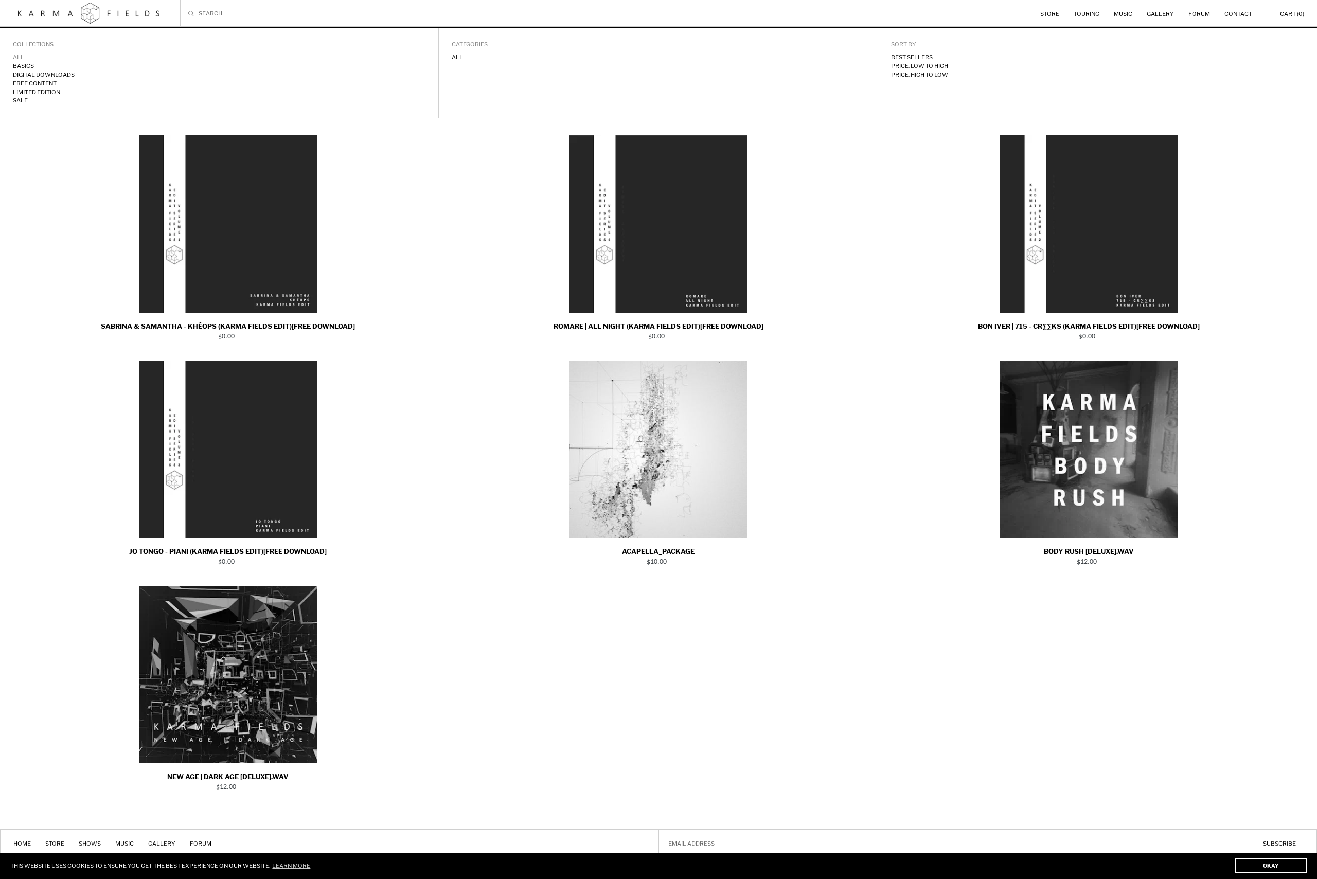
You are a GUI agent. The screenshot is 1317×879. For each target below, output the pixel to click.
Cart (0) (1292, 13)
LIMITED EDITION (36, 92)
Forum (1199, 13)
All (457, 57)
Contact (1238, 13)
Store (1049, 13)
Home (22, 843)
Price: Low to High (919, 65)
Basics (23, 65)
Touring (1086, 13)
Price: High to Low (919, 74)
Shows (90, 843)
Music (1123, 13)
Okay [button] (1270, 866)
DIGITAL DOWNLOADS (44, 74)
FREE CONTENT (35, 83)
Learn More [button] (291, 865)
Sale (20, 100)
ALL (18, 57)
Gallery (1160, 13)
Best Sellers (912, 57)
